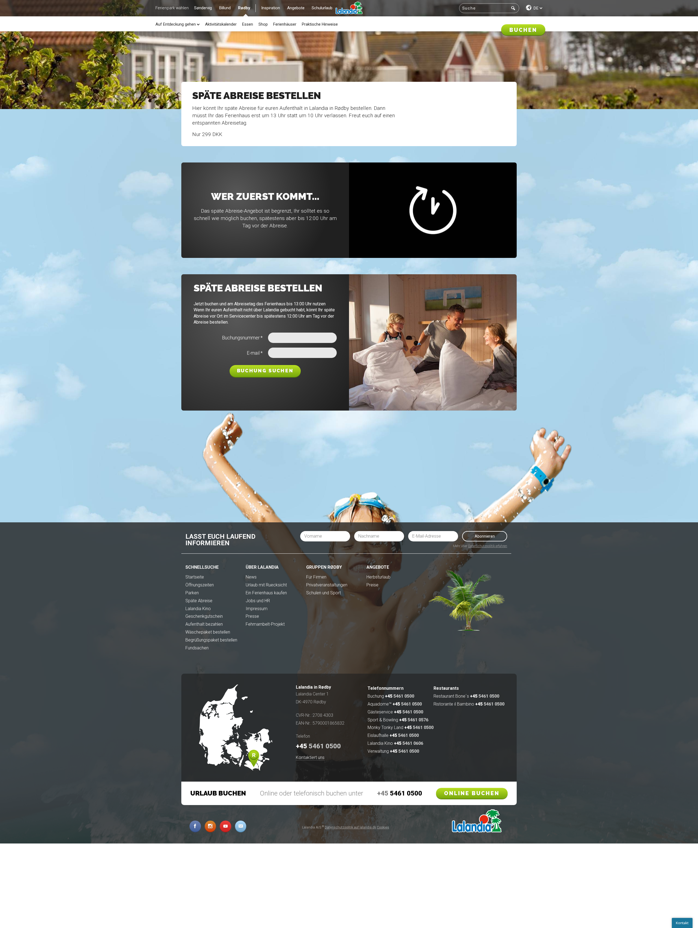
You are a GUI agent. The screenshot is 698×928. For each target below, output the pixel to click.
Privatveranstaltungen (326, 584)
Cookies (383, 827)
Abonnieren (485, 536)
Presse (252, 616)
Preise (372, 584)
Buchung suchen (265, 371)
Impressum (256, 608)
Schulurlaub (322, 7)
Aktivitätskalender (221, 24)
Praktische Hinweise (320, 24)
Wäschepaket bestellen (207, 632)
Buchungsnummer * (242, 338)
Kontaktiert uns (310, 757)
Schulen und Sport (323, 592)
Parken (192, 592)
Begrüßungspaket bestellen (211, 640)
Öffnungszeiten (199, 584)
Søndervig (203, 7)
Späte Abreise (198, 600)
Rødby (244, 7)
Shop (263, 24)
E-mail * (255, 353)
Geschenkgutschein (204, 616)
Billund (225, 7)
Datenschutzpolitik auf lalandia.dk (350, 827)
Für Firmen (316, 577)
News (251, 577)
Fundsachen (197, 647)
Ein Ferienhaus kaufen (266, 592)
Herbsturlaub (378, 577)
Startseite (194, 577)
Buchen (523, 30)
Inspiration (270, 7)
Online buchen (472, 793)
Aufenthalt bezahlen (204, 624)
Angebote (296, 7)
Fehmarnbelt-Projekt (265, 624)
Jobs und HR (258, 600)
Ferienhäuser (284, 24)
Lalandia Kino (198, 608)
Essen (247, 24)
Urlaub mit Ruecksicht (266, 584)
